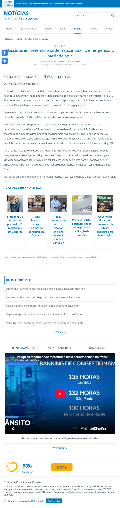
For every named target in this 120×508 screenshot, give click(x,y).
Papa (62, 29)
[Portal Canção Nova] (8, 3)
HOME (9, 29)
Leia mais (8, 494)
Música (44, 3)
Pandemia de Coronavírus (36, 39)
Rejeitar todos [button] (38, 501)
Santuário (59, 3)
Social (79, 3)
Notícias (9, 39)
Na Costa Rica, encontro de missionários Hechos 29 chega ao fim (42, 305)
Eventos (18, 3)
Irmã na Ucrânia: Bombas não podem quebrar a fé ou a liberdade (43, 297)
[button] (5, 53)
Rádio (17, 11)
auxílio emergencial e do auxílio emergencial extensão (80, 91)
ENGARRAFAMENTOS (23, 348)
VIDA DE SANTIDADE (60, 348)
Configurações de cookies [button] (17, 501)
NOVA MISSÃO (97, 348)
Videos (110, 29)
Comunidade (70, 3)
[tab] (22, 348)
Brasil (77, 29)
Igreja (48, 29)
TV (10, 11)
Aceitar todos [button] (54, 500)
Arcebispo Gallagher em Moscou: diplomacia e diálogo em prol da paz (45, 288)
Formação (27, 3)
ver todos (60, 448)
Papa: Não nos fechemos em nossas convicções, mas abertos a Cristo (44, 322)
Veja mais (60, 332)
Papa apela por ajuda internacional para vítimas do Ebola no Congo (44, 314)
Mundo (94, 29)
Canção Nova (28, 29)
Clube (51, 3)
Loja (24, 11)
